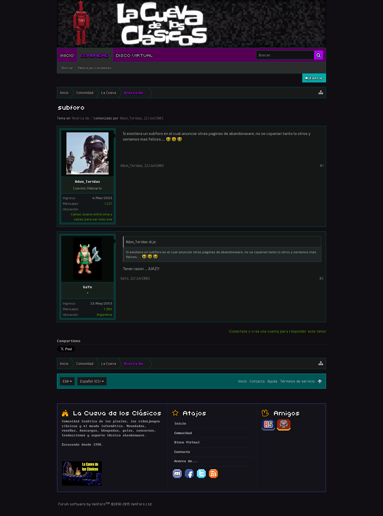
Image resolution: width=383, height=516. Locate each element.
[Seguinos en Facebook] (189, 478)
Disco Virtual (134, 55)
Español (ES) (90, 381)
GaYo (87, 287)
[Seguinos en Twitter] (201, 478)
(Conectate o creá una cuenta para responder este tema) (277, 331)
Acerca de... (82, 118)
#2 (321, 278)
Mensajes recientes (95, 68)
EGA (66, 381)
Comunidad (95, 55)
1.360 (108, 309)
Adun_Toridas (131, 118)
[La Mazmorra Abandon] (283, 430)
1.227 (108, 203)
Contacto (257, 381)
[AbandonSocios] (268, 430)
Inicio (67, 55)
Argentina (104, 314)
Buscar (67, 68)
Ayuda (272, 381)
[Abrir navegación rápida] (321, 92)
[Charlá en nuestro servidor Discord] (177, 478)
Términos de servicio (297, 381)
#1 (322, 165)
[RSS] (213, 478)
